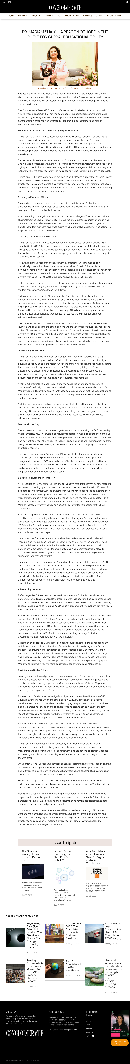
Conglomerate (14, 1060)
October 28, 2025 (33, 986)
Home (11, 15)
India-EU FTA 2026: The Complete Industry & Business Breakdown (73, 931)
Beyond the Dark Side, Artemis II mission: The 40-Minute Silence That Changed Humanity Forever (34, 935)
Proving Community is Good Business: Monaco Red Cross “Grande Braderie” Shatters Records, (36, 971)
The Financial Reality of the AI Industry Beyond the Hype (31, 856)
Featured (35, 15)
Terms (88, 1024)
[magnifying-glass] (127, 2)
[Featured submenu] (40, 15)
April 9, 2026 (32, 952)
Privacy (89, 1028)
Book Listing (91, 1032)
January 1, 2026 (111, 943)
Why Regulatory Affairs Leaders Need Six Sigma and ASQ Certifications (95, 857)
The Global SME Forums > (120, 1042)
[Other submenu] (103, 15)
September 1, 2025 (73, 975)
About (88, 1021)
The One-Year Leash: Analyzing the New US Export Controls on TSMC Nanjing (113, 931)
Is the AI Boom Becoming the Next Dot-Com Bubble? (62, 856)
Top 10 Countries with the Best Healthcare (74, 966)
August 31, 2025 (111, 992)
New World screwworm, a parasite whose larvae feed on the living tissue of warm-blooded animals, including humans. (114, 974)
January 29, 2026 (72, 943)
